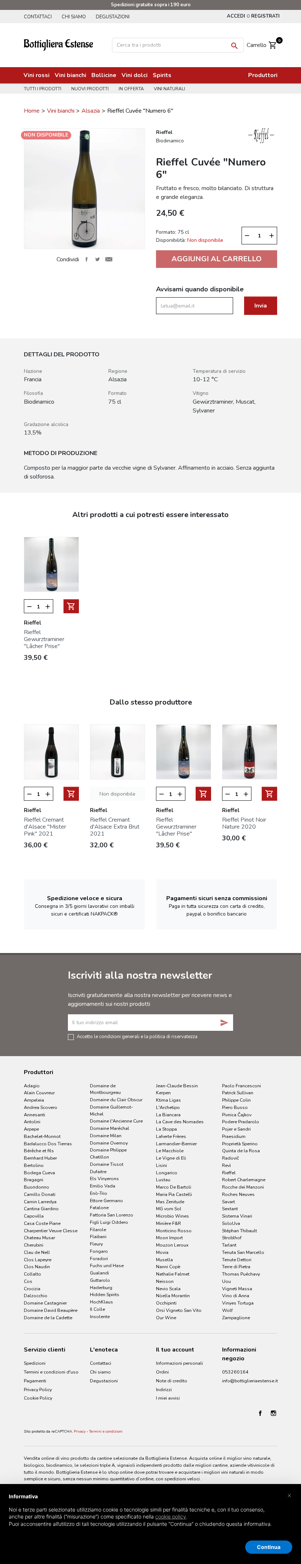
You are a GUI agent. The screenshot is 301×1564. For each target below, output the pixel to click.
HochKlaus (101, 1302)
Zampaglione (236, 1317)
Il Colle (97, 1309)
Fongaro (99, 1251)
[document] (150, 1516)
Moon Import (169, 1237)
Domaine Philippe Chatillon (108, 1153)
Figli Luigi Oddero (109, 1222)
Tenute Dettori (236, 1259)
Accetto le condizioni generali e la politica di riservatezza (137, 1036)
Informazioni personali (179, 1363)
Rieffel (229, 1173)
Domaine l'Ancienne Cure (116, 1121)
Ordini (162, 1372)
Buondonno (36, 1187)
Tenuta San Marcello (243, 1252)
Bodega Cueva (39, 1173)
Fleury (96, 1244)
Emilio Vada (102, 1186)
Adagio (32, 1086)
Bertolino (34, 1165)
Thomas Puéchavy (241, 1274)
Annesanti (34, 1115)
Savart (228, 1202)
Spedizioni (35, 1363)
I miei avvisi (168, 1398)
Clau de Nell (37, 1252)
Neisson (165, 1281)
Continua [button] (268, 1547)
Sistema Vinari (237, 1216)
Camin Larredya (40, 1202)
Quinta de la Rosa (241, 1150)
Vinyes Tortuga (238, 1303)
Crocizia (32, 1288)
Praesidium (234, 1136)
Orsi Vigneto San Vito (179, 1310)
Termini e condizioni (106, 1431)
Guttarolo (100, 1280)
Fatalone (99, 1207)
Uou (226, 1281)
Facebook (260, 1413)
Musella (164, 1259)
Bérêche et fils (39, 1150)
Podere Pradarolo (240, 1122)
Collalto (32, 1274)
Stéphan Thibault (239, 1230)
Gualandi (99, 1273)
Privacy (80, 1431)
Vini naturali (169, 89)
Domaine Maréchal (109, 1128)
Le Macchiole (170, 1150)
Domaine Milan (106, 1135)
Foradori (99, 1258)
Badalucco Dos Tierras (48, 1144)
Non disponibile (117, 793)
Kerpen (163, 1093)
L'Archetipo (168, 1107)
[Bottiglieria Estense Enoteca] (64, 44)
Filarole (98, 1229)
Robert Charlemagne (243, 1179)
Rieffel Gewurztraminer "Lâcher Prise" (44, 639)
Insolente (100, 1316)
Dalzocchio (35, 1295)
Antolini (32, 1122)
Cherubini (33, 1245)
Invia (260, 306)
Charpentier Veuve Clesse (50, 1230)
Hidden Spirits (104, 1294)
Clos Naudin (37, 1266)
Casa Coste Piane (42, 1223)
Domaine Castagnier (45, 1303)
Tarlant (229, 1245)
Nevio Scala (168, 1288)
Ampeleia (34, 1100)
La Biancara (168, 1115)
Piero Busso (235, 1107)
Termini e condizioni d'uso (51, 1372)
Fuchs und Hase (107, 1265)
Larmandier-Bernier (176, 1144)
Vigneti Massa (237, 1288)
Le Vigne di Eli (171, 1158)
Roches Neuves (238, 1194)
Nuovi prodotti (90, 89)
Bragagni (33, 1179)
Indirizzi (164, 1389)
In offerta (131, 89)
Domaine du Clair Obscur (116, 1099)
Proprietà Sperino (240, 1144)
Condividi (86, 259)
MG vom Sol (168, 1208)
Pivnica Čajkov (236, 1115)
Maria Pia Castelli (174, 1194)
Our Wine (166, 1317)
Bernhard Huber (40, 1158)
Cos (28, 1281)
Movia (162, 1252)
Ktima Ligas (168, 1100)
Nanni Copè (168, 1266)
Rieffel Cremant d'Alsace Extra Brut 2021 (114, 827)
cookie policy (170, 1516)
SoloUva (231, 1223)
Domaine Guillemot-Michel (111, 1110)
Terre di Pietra (236, 1266)
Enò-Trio (98, 1193)
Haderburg (101, 1287)
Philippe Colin (236, 1100)
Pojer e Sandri (236, 1129)
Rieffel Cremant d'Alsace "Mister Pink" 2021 (45, 827)
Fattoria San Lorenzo (111, 1215)
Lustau (163, 1179)
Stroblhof (232, 1237)
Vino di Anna (235, 1295)
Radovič (230, 1158)
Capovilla (34, 1216)
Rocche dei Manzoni (243, 1187)
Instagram (273, 1413)
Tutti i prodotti (42, 89)
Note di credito (171, 1381)
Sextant (230, 1208)
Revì (226, 1165)
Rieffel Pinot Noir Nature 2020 (244, 823)
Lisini (161, 1165)
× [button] (289, 1495)
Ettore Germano (106, 1200)
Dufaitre (98, 1171)
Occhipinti (166, 1303)
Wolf (227, 1310)
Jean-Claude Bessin (177, 1086)
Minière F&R (168, 1223)
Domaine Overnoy (109, 1143)
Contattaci (38, 17)
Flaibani (98, 1236)
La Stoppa (166, 1129)
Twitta (97, 259)
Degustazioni (113, 17)
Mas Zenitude (170, 1202)
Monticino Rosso (174, 1230)
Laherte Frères (171, 1136)
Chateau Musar (39, 1237)
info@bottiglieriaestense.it (250, 1381)
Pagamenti (35, 1381)
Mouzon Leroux (172, 1245)
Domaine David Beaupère (50, 1310)
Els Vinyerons (104, 1178)
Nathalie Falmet (172, 1274)
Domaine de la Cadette (48, 1317)
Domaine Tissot (106, 1164)
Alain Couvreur (39, 1093)
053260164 (235, 1372)
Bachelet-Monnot (42, 1136)
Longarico (166, 1173)
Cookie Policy (38, 1398)
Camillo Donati (39, 1194)
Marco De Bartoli (173, 1187)
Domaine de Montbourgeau (105, 1089)
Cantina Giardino (41, 1208)
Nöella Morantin (173, 1295)
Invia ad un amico (108, 259)
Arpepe (31, 1129)
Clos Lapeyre (37, 1259)
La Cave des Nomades (180, 1122)
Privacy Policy (38, 1389)
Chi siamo (74, 17)
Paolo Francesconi (241, 1086)
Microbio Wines (172, 1216)
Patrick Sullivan (237, 1093)
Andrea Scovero (40, 1107)
